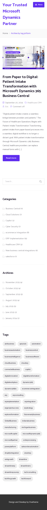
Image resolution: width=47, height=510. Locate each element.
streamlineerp (10, 465)
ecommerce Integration (16, 232)
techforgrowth (10, 478)
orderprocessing (29, 440)
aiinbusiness (9, 343)
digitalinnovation (11, 376)
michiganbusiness (29, 427)
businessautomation (12, 350)
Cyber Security (12, 226)
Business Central (13, 208)
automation (36, 343)
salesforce (10, 256)
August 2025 (11, 300)
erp (6, 395)
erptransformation (12, 414)
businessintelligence (12, 356)
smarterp (27, 453)
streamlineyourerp (12, 472)
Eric (6, 106)
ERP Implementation (15, 238)
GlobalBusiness (11, 420)
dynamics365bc (11, 388)
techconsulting (30, 472)
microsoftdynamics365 (31, 433)
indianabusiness (28, 420)
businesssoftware (32, 356)
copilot (27, 369)
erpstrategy (28, 408)
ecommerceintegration (31, 388)
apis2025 (23, 343)
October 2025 (12, 288)
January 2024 (11, 318)
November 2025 (13, 282)
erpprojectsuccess (12, 408)
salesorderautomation (29, 446)
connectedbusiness (12, 369)
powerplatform (10, 446)
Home (5, 33)
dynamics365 (28, 382)
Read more (11, 158)
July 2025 (9, 306)
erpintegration (30, 401)
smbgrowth (9, 459)
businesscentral (32, 350)
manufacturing (10, 427)
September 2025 (13, 294)
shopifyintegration (12, 453)
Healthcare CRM (34, 102)
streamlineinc (26, 465)
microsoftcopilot (11, 433)
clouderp (24, 363)
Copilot (9, 220)
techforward (26, 478)
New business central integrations (20, 250)
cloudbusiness (10, 363)
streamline (23, 459)
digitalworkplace (11, 382)
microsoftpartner (11, 440)
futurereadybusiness (32, 414)
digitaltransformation (31, 376)
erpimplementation (12, 401)
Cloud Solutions (12, 214)
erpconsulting (18, 395)
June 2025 (10, 312)
